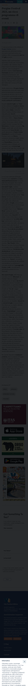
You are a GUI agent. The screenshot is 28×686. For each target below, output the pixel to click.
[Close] (24, 661)
